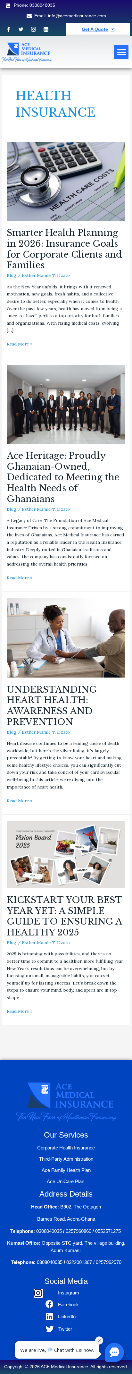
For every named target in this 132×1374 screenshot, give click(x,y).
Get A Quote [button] (95, 29)
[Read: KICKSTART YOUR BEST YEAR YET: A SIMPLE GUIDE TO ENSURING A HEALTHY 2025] (66, 854)
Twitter (65, 1329)
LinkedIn (67, 1316)
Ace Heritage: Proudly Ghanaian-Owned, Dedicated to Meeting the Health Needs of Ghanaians (63, 477)
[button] (121, 52)
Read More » (19, 343)
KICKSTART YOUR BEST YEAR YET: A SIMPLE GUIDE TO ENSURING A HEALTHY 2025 (64, 916)
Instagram (68, 1292)
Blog (11, 275)
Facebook (68, 1304)
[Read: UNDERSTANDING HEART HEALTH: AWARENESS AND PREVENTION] (66, 637)
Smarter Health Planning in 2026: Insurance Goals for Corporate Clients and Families (64, 248)
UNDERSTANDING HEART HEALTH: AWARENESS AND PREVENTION (52, 705)
